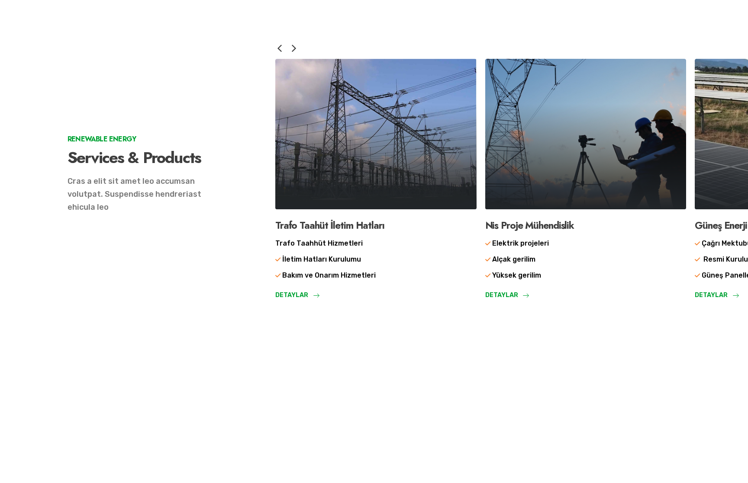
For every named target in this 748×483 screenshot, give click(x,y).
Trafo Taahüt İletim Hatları (329, 225)
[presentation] (280, 47)
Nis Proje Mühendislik (529, 225)
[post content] (376, 134)
